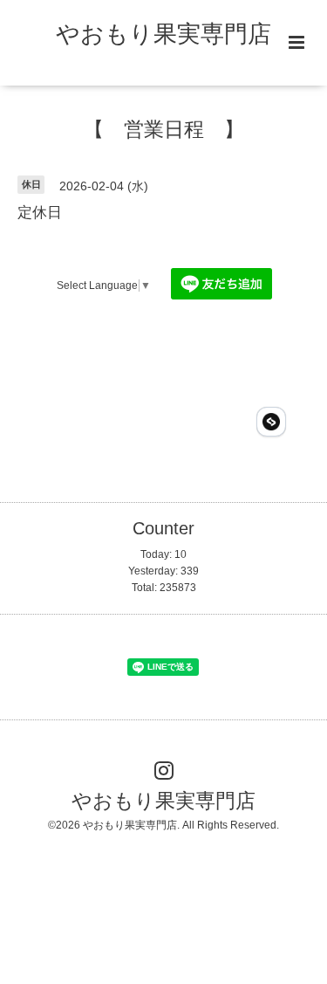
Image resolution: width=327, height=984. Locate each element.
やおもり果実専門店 (163, 34)
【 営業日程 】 (164, 130)
